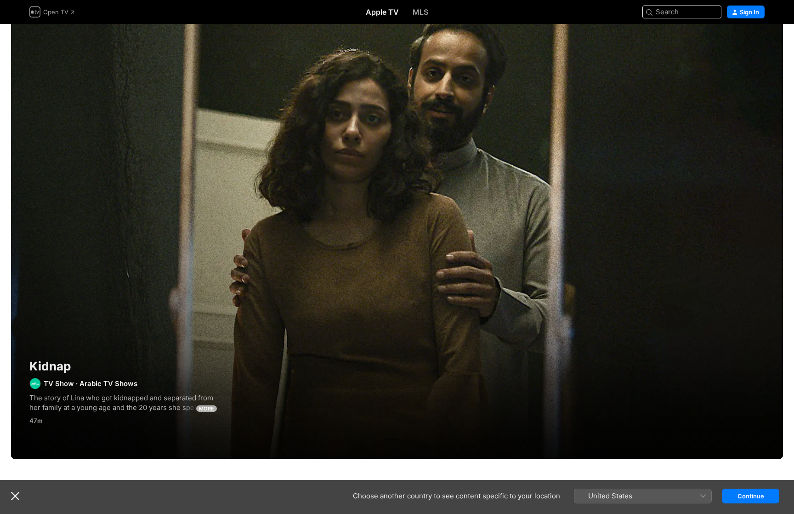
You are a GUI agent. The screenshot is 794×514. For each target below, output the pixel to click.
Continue (750, 496)
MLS (420, 12)
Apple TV (382, 12)
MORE (206, 408)
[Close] (15, 496)
